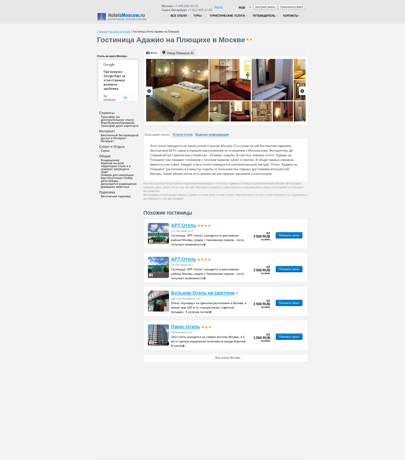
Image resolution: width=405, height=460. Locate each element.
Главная (102, 31)
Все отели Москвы (227, 357)
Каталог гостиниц (119, 31)
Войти (219, 7)
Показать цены (289, 235)
